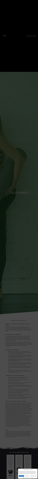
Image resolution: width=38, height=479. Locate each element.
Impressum (31, 477)
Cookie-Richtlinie (25, 477)
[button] (36, 469)
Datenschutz (28, 477)
